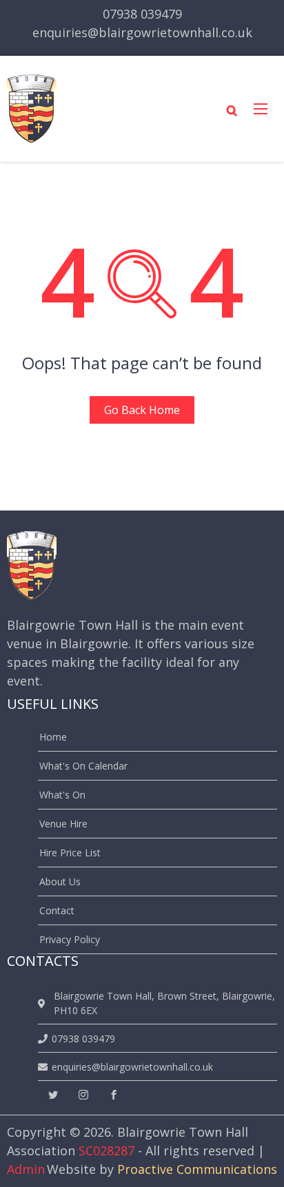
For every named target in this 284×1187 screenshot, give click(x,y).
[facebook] (114, 1095)
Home (53, 736)
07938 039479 (142, 14)
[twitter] (53, 1095)
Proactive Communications (197, 1169)
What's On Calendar (83, 765)
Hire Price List (70, 852)
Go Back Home (142, 409)
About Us (60, 881)
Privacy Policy (69, 939)
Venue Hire (63, 823)
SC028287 (106, 1150)
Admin (26, 1169)
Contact (56, 910)
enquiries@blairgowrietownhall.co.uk (142, 32)
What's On (62, 794)
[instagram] (83, 1095)
